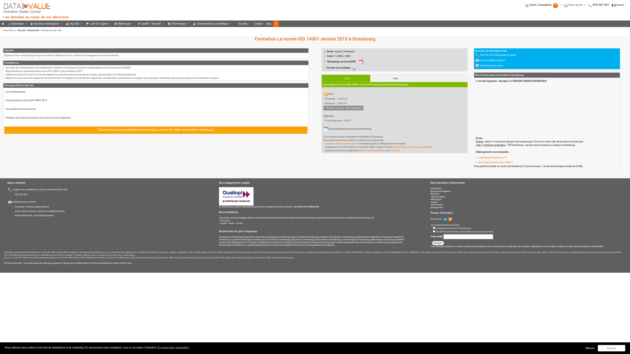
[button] (276, 23)
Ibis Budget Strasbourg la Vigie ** (496, 162)
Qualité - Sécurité (151, 23)
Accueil (21, 30)
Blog (268, 23)
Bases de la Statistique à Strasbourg (261, 237)
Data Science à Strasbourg (328, 239)
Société (242, 23)
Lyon (374, 150)
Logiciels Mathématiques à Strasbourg (264, 245)
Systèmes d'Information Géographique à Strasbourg (309, 245)
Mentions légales (52, 263)
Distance (364, 150)
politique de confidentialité (591, 246)
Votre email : (437, 236)
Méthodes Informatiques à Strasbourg (367, 242)
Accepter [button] (612, 348)
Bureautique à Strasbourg (335, 242)
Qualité (434, 202)
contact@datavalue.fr (43, 215)
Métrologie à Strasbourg (383, 239)
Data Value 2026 (14, 263)
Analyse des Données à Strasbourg (337, 237)
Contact (258, 23)
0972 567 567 (600, 4)
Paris (382, 150)
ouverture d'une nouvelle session (342, 143)
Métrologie (124, 23)
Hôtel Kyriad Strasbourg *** (493, 157)
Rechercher (34, 30)
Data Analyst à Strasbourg (278, 239)
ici (542, 166)
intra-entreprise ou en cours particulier (413, 147)
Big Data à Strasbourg (303, 239)
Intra (395, 78)
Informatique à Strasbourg (309, 242)
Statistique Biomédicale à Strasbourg (374, 237)
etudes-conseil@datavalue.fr (51, 211)
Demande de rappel (506, 55)
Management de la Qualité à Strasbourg (250, 242)
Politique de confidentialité (74, 263)
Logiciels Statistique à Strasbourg (247, 239)
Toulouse (394, 150)
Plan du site (125, 263)
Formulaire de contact (492, 65)
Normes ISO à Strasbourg (283, 242)
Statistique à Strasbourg (231, 237)
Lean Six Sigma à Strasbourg (356, 239)
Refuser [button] (590, 348)
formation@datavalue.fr (492, 60)
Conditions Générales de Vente (104, 263)
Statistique (17, 23)
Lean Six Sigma (98, 23)
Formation (225, 220)
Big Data (74, 23)
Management (437, 207)
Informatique (178, 23)
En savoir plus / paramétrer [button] (173, 347)
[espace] (235, 23)
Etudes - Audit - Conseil (231, 223)
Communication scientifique (212, 23)
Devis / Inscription (543, 4)
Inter (347, 78)
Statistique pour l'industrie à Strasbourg (300, 237)
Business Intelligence (46, 23)
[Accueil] (3, 23)
